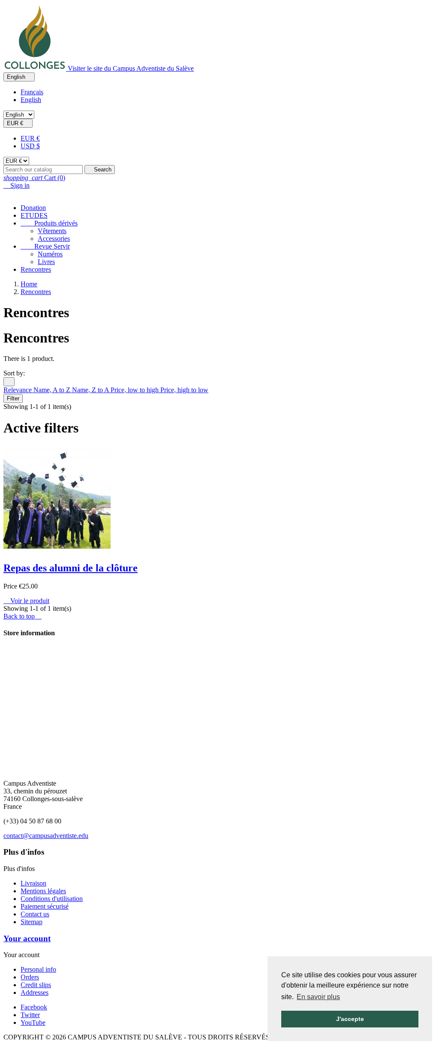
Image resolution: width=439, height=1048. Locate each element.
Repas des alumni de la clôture (70, 568)
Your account (27, 938)
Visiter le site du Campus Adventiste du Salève (131, 68)
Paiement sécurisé (45, 906)
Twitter (30, 1014)
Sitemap (31, 921)
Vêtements (52, 230)
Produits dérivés (49, 223)
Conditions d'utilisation (52, 898)
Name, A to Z (52, 389)
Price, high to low (184, 389)
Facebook (34, 1007)
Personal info (38, 969)
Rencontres (36, 269)
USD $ (30, 146)
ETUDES (34, 215)
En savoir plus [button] (318, 996)
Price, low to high (135, 389)
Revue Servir (45, 246)
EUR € (30, 138)
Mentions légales (43, 891)
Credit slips (36, 984)
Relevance (18, 389)
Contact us (35, 914)
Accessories (54, 238)
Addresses (34, 992)
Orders (30, 977)
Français (32, 92)
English (31, 99)
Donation (33, 207)
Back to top (22, 616)
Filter (13, 398)
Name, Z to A (91, 389)
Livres (46, 261)
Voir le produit (26, 600)
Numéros (50, 254)
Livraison (33, 883)
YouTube (33, 1022)
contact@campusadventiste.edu (45, 835)
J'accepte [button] (350, 1018)
